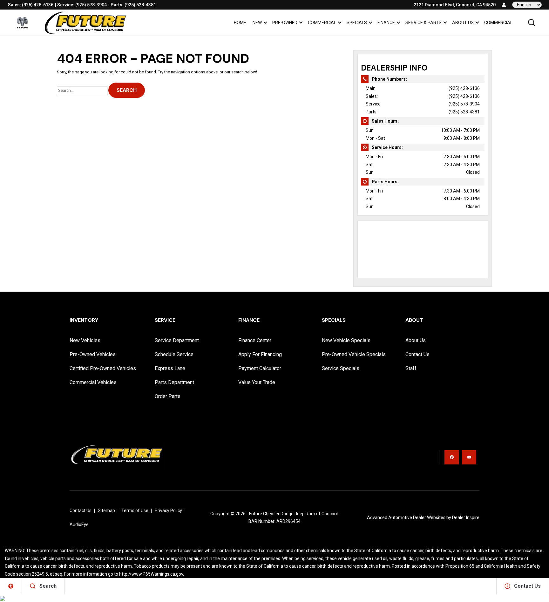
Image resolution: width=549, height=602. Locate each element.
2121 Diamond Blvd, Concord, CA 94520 (455, 4)
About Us (463, 22)
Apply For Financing (260, 354)
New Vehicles (85, 340)
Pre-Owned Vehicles (93, 354)
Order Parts (167, 396)
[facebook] (451, 457)
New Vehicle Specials (346, 340)
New (257, 22)
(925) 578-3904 (464, 103)
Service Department (177, 340)
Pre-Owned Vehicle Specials (354, 354)
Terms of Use (134, 510)
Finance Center (254, 340)
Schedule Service (174, 354)
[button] (531, 22)
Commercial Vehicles (93, 382)
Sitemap (106, 510)
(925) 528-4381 (464, 111)
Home (240, 22)
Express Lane (170, 368)
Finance (386, 22)
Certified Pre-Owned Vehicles (103, 368)
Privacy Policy (168, 510)
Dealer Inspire (465, 517)
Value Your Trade (256, 382)
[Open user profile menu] (504, 5)
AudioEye (79, 524)
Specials (357, 22)
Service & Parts (423, 22)
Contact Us (417, 354)
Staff (411, 368)
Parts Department (174, 382)
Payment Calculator (259, 368)
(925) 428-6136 (464, 88)
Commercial (322, 22)
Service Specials (340, 368)
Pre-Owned (284, 22)
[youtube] (469, 457)
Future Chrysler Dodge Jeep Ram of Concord (293, 513)
